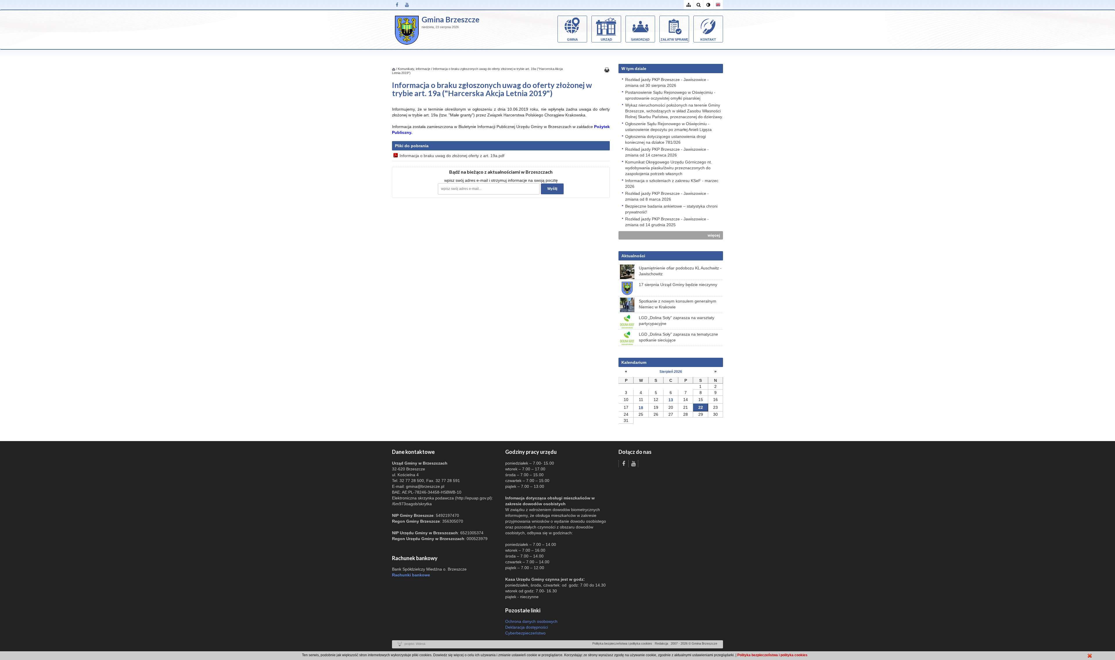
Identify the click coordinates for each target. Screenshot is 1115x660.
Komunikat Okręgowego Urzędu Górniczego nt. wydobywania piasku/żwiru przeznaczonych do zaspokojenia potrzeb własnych (668, 168)
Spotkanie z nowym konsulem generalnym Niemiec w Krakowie (677, 304)
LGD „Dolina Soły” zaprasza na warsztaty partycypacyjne (676, 320)
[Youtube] (407, 5)
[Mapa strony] (688, 5)
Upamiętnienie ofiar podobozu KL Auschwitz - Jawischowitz (680, 271)
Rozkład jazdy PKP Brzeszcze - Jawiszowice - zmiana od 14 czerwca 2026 (667, 152)
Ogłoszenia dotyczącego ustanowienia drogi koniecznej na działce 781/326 (665, 139)
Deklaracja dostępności (526, 627)
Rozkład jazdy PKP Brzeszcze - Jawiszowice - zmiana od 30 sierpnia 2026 (667, 82)
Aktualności (633, 255)
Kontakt (708, 39)
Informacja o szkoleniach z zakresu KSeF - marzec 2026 (671, 183)
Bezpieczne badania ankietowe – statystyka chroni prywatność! (671, 209)
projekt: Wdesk (415, 643)
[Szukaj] (698, 5)
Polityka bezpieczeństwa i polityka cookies (622, 643)
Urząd (606, 39)
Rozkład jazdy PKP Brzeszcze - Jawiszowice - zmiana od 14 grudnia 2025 (667, 222)
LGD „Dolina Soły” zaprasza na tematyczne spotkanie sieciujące (678, 337)
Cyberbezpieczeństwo (525, 633)
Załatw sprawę (674, 39)
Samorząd (640, 39)
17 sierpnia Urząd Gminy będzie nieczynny (678, 284)
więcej (714, 235)
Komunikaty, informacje (414, 69)
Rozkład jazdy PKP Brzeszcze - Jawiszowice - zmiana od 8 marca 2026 (667, 196)
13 (670, 400)
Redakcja (661, 643)
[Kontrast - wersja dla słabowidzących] (708, 5)
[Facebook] (397, 5)
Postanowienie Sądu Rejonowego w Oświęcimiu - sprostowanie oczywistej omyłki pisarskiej (670, 95)
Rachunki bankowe (411, 575)
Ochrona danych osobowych (531, 621)
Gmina (572, 39)
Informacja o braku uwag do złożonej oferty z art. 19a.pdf (452, 155)
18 (641, 407)
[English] (718, 5)
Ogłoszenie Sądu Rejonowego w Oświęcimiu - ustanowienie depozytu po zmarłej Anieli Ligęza (668, 126)
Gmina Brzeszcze (450, 19)
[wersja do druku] (607, 70)
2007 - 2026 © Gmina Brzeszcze (694, 643)
